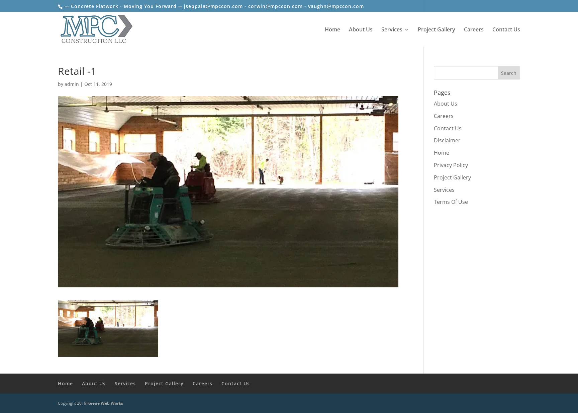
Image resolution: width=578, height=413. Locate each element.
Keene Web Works (105, 403)
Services (391, 30)
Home (332, 30)
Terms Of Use (451, 201)
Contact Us (506, 30)
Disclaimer (447, 140)
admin (72, 84)
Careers (474, 30)
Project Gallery (436, 30)
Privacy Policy (451, 165)
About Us (361, 30)
